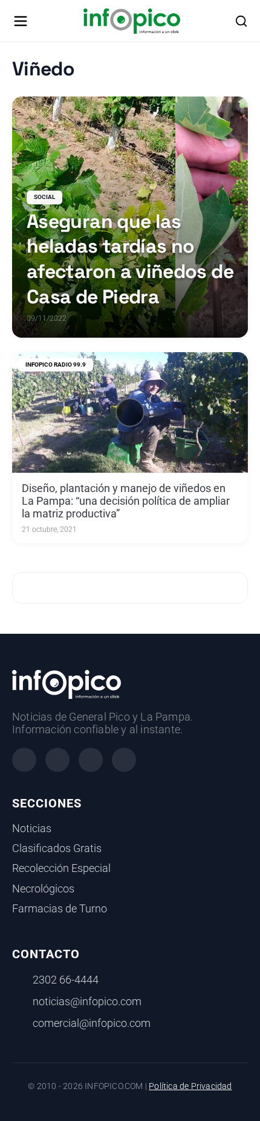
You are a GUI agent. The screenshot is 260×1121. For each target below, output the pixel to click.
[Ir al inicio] (131, 21)
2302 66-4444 (66, 980)
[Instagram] (57, 760)
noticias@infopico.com (87, 1002)
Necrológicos (43, 889)
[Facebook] (24, 760)
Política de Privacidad (190, 1086)
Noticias (31, 829)
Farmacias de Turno (59, 909)
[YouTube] (124, 760)
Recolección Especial (61, 868)
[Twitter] (91, 760)
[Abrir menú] (20, 21)
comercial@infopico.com (92, 1023)
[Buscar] (241, 21)
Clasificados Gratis (57, 848)
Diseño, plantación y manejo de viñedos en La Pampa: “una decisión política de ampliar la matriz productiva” (126, 501)
